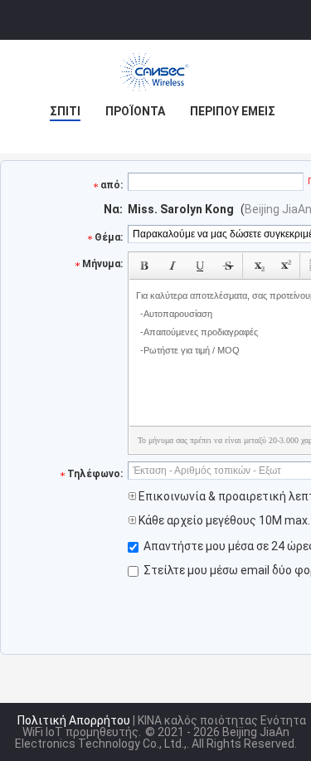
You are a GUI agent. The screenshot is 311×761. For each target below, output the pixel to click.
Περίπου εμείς (232, 111)
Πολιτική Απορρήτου (73, 720)
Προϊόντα (135, 111)
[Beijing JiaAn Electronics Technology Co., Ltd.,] (156, 73)
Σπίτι (65, 111)
